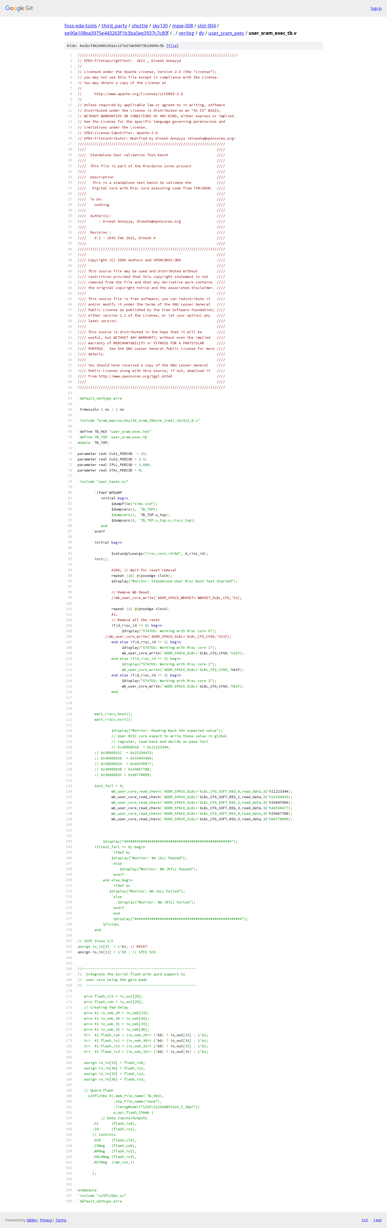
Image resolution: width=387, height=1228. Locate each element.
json (377, 1219)
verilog (186, 33)
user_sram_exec (226, 33)
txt (365, 1219)
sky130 (160, 25)
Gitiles (32, 1219)
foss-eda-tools (80, 25)
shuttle (140, 25)
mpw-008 (182, 25)
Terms (60, 1219)
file (172, 45)
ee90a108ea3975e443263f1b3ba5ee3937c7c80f (116, 33)
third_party (114, 25)
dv (201, 33)
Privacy (46, 1219)
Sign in (376, 8)
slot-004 (206, 25)
